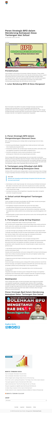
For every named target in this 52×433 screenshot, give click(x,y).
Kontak (16, 407)
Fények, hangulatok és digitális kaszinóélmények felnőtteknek (20, 386)
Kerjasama (28, 407)
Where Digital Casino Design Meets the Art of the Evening (19, 378)
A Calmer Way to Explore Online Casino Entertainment (18, 388)
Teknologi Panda (37, 411)
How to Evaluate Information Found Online (15, 374)
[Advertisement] (26, 19)
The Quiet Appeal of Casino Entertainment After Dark (18, 382)
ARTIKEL (18, 37)
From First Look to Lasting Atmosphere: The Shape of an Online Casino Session (24, 380)
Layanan (22, 407)
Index (34, 407)
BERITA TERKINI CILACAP (15, 393)
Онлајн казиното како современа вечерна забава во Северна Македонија (24, 390)
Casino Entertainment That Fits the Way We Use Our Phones (20, 384)
